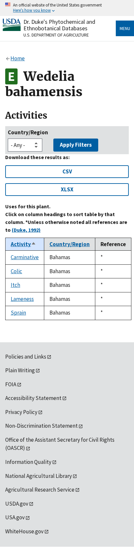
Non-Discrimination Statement (41, 425)
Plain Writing (20, 370)
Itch (15, 284)
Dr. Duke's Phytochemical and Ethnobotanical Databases (59, 25)
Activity (23, 244)
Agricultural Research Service (39, 489)
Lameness (22, 299)
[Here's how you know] (67, 8)
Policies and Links (25, 356)
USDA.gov (16, 503)
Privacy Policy (21, 412)
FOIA (10, 384)
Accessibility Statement (33, 398)
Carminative (25, 257)
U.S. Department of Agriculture (56, 35)
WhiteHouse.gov (24, 531)
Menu (125, 28)
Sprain (18, 312)
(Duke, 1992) (26, 230)
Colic (16, 271)
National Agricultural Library (38, 476)
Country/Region (28, 132)
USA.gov (15, 517)
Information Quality (28, 462)
